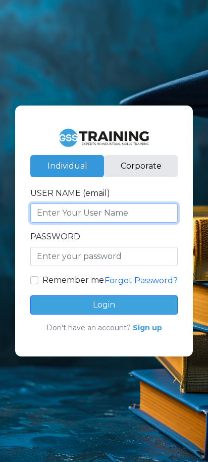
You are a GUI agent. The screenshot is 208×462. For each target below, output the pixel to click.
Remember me (73, 280)
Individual (67, 166)
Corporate (141, 166)
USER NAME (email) (70, 193)
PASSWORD (55, 236)
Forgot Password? (141, 280)
